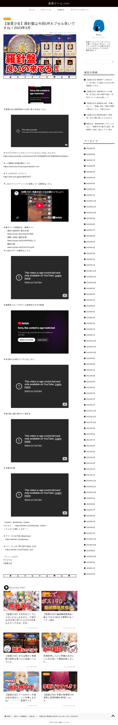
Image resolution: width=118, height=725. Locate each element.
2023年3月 (90, 323)
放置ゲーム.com (59, 3)
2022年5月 (90, 382)
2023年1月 (90, 335)
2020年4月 (90, 521)
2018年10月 (91, 556)
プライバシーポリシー (79, 10)
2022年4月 (90, 387)
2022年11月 (91, 347)
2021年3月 (90, 463)
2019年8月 (90, 551)
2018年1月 (90, 568)
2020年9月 (90, 498)
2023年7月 (90, 300)
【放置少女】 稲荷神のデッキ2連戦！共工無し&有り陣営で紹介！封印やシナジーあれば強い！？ (99, 94)
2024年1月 (90, 265)
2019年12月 (91, 539)
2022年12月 (91, 341)
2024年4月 (90, 248)
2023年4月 (90, 318)
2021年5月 (90, 452)
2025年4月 (90, 178)
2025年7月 (90, 160)
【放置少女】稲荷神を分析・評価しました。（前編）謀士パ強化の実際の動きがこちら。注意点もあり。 (100, 106)
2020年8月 (90, 504)
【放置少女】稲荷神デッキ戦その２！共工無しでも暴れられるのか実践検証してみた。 (100, 83)
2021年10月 (91, 422)
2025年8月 (90, 154)
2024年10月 (91, 213)
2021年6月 (90, 446)
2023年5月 (90, 312)
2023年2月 (90, 329)
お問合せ (61, 10)
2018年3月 (90, 562)
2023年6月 (90, 306)
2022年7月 (90, 370)
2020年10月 (91, 492)
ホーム (32, 10)
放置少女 (7, 19)
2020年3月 (90, 527)
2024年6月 (90, 236)
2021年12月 (91, 411)
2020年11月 (91, 487)
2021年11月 (91, 417)
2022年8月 (90, 364)
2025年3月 (90, 183)
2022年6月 (90, 376)
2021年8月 (90, 434)
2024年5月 (90, 242)
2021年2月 (90, 469)
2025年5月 (90, 172)
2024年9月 (90, 218)
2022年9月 (90, 358)
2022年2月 (90, 399)
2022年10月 (91, 352)
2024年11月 (91, 207)
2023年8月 (90, 294)
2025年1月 (90, 195)
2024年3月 (90, 253)
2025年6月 (90, 166)
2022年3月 (90, 393)
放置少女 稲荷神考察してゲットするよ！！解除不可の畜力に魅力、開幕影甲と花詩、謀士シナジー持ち (100, 127)
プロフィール (46, 10)
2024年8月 (90, 224)
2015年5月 (90, 574)
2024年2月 (90, 259)
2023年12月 (91, 271)
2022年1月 (90, 405)
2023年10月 (91, 283)
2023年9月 (90, 288)
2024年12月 (91, 201)
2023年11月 (91, 277)
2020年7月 (90, 510)
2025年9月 (90, 148)
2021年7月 (90, 440)
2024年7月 (90, 230)
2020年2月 (90, 533)
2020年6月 (90, 516)
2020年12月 (91, 481)
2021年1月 (90, 475)
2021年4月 (90, 457)
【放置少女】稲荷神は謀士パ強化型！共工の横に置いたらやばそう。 (100, 116)
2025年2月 (90, 189)
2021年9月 (90, 428)
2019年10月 (91, 545)
